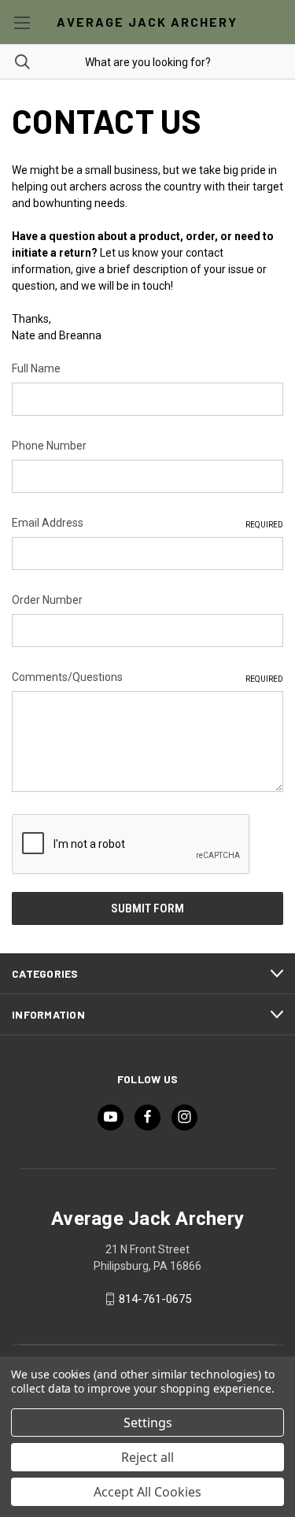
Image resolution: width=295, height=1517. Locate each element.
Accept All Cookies (147, 1491)
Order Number (47, 600)
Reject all (147, 1457)
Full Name (36, 368)
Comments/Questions (147, 677)
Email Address (147, 522)
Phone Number (49, 445)
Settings (148, 1422)
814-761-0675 (155, 1299)
